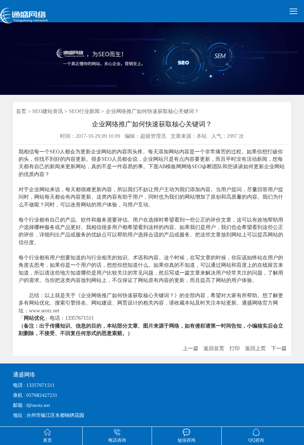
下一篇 (279, 348)
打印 (234, 348)
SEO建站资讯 (47, 111)
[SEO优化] (33, 19)
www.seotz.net (44, 310)
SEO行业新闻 (84, 111)
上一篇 (190, 348)
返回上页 (255, 348)
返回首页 (214, 348)
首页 (21, 111)
